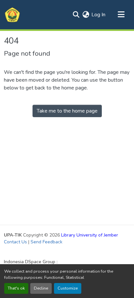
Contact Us (15, 242)
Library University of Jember (89, 235)
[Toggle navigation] (121, 14)
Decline (41, 288)
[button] (12, 15)
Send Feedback (46, 242)
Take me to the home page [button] (67, 111)
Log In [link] (98, 14)
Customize (68, 288)
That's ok (16, 288)
